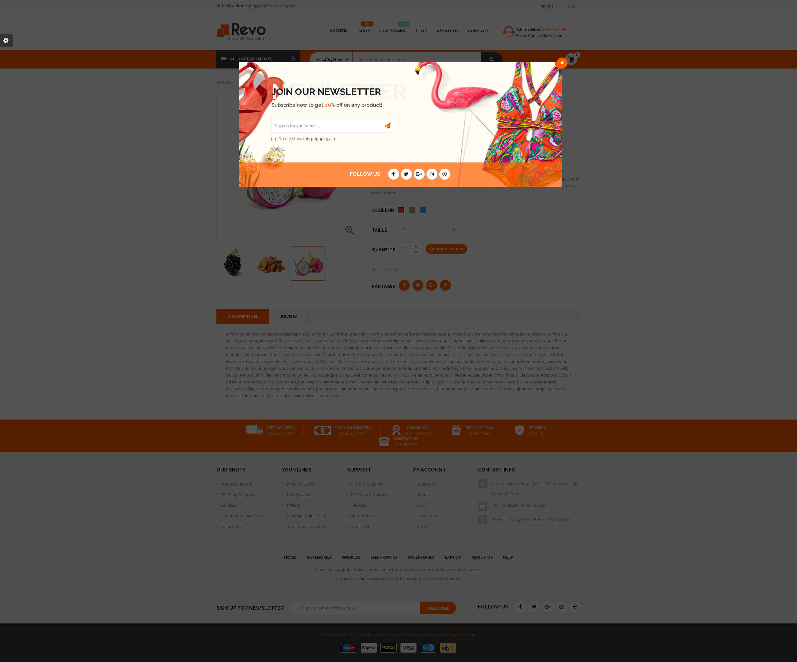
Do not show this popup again (307, 138)
